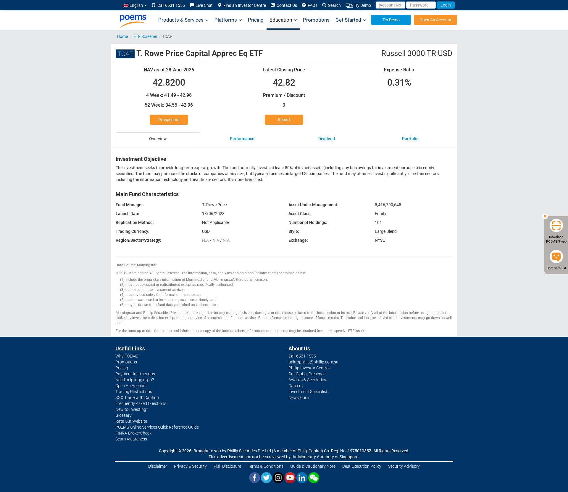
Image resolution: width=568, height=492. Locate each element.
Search (333, 5)
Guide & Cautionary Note (312, 466)
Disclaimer (157, 466)
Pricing (256, 20)
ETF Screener (145, 36)
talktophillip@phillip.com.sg (313, 362)
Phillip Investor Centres (309, 368)
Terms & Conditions (265, 466)
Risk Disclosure (227, 466)
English (136, 5)
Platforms (225, 20)
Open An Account (435, 19)
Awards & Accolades (307, 379)
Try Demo (362, 5)
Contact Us (286, 5)
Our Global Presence (306, 373)
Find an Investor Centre (244, 5)
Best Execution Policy (361, 466)
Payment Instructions (135, 373)
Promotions (316, 20)
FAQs (311, 5)
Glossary (123, 415)
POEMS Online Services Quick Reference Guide (157, 427)
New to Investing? (131, 409)
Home (122, 36)
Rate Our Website (131, 421)
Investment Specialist (307, 391)
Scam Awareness (131, 439)
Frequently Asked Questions (140, 403)
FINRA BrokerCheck (133, 433)
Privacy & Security (190, 466)
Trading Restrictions (133, 391)
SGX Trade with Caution (137, 397)
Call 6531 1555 (170, 5)
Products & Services (181, 20)
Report (284, 119)
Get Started (348, 20)
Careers (295, 385)
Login (445, 5)
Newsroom (298, 397)
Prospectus (168, 119)
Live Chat (203, 5)
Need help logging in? (134, 379)
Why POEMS (126, 356)
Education (281, 20)
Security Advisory (404, 466)
